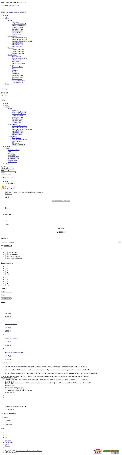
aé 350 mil (15, 110)
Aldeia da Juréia (17, 60)
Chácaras (15, 70)
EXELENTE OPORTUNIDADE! (8, 413)
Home (6, 15)
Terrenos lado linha (18, 51)
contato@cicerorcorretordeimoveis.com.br (14, 387)
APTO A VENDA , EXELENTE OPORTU (14, 352)
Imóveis (7, 19)
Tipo (2, 249)
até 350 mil (15, 22)
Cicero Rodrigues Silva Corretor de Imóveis (29, 451)
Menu (3, 100)
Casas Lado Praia (17, 29)
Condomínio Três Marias (19, 58)
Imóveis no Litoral (17, 67)
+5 (8, 274)
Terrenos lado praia (18, 49)
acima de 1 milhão (17, 27)
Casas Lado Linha (17, 31)
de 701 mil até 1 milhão (19, 25)
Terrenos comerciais (18, 53)
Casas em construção (18, 80)
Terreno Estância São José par (61, 200)
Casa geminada (8, 309)
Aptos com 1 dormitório (19, 37)
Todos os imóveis (17, 82)
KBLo (16, 452)
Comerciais (8, 441)
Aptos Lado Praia (17, 43)
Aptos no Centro (17, 46)
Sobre (6, 17)
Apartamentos (12, 36)
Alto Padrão (15, 73)
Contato (7, 84)
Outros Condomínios (18, 63)
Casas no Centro (17, 79)
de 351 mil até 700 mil (19, 24)
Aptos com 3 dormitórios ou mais (22, 41)
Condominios (12, 55)
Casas (10, 20)
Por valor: (4, 288)
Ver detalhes (8, 194)
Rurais (6, 444)
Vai (119, 242)
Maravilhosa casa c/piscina (11, 324)
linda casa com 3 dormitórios (11, 338)
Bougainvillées (16, 56)
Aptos (15, 252)
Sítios (14, 68)
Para (2, 245)
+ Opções (11, 65)
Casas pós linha (17, 32)
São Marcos (15, 61)
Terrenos (11, 48)
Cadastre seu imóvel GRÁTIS (10, 5)
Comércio (15, 72)
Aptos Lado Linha (17, 44)
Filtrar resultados (6, 298)
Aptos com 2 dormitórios (19, 39)
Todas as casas (16, 34)
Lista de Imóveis (9, 183)
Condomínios (9, 442)
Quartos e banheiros (7, 263)
